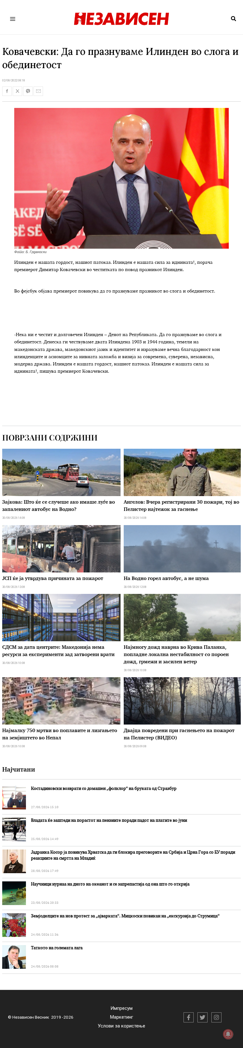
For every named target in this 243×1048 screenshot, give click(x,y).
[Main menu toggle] (12, 18)
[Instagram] (216, 1017)
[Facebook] (189, 1017)
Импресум (121, 1008)
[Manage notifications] (228, 1034)
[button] (234, 19)
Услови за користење (121, 1026)
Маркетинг (121, 1017)
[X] (202, 1017)
